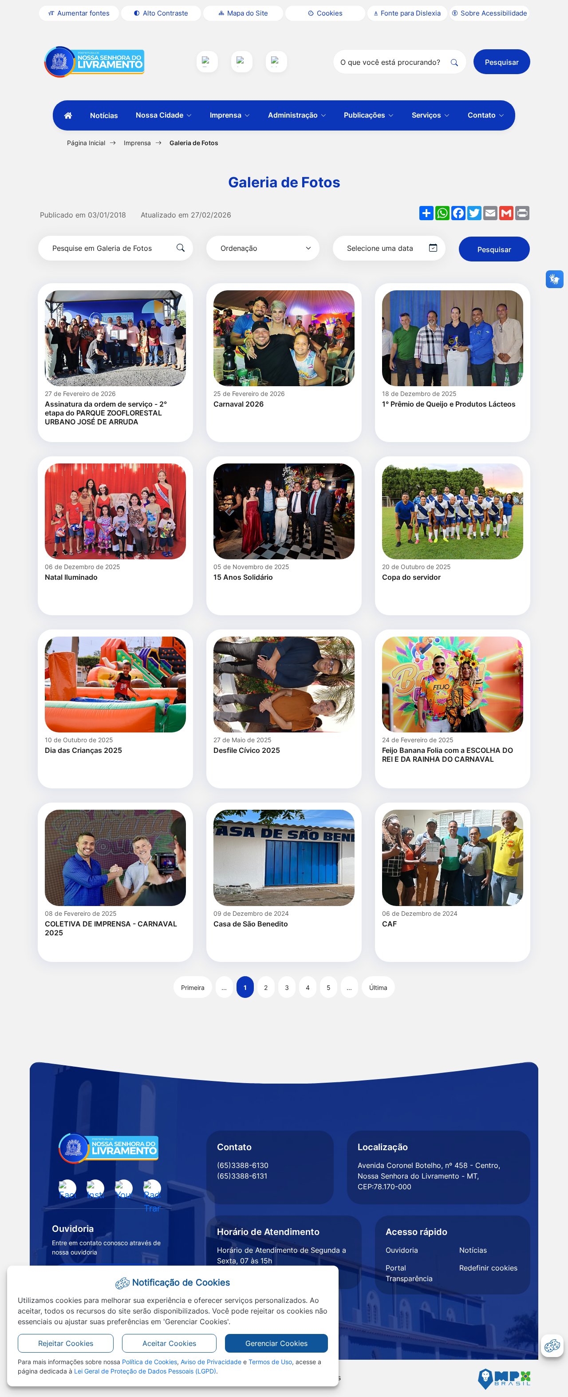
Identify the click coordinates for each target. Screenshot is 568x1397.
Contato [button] (482, 115)
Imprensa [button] (226, 115)
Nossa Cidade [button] (160, 115)
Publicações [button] (365, 115)
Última (378, 987)
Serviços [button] (427, 115)
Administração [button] (294, 115)
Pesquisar (502, 62)
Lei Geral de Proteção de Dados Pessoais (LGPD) (145, 1371)
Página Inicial (86, 142)
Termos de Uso (270, 1361)
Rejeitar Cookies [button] (65, 1343)
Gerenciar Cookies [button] (276, 1343)
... (224, 987)
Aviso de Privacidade (211, 1361)
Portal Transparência (409, 1273)
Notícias (104, 115)
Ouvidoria (402, 1250)
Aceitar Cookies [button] (169, 1343)
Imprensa (137, 142)
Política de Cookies (149, 1361)
